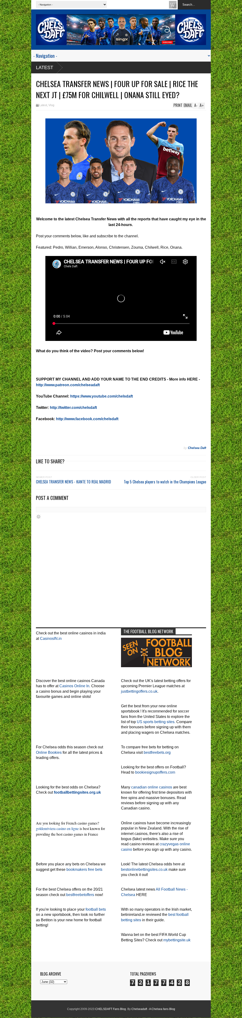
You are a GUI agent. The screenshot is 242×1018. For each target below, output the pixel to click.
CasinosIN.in (51, 639)
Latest (44, 67)
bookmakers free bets (84, 869)
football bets (96, 909)
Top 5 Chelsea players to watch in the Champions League (165, 482)
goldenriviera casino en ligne (57, 828)
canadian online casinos (151, 787)
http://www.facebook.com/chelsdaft (87, 419)
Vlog (51, 105)
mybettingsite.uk (176, 940)
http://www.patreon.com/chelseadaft (68, 385)
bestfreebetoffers (80, 895)
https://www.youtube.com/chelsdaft (101, 396)
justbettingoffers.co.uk (139, 691)
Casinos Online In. (74, 686)
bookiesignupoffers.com (155, 772)
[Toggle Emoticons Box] (38, 516)
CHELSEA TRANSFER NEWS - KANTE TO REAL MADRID (73, 482)
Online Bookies (49, 752)
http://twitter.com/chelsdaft (73, 408)
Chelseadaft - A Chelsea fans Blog (153, 1009)
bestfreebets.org (157, 752)
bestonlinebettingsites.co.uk (144, 869)
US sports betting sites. (156, 722)
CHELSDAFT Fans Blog (110, 1009)
